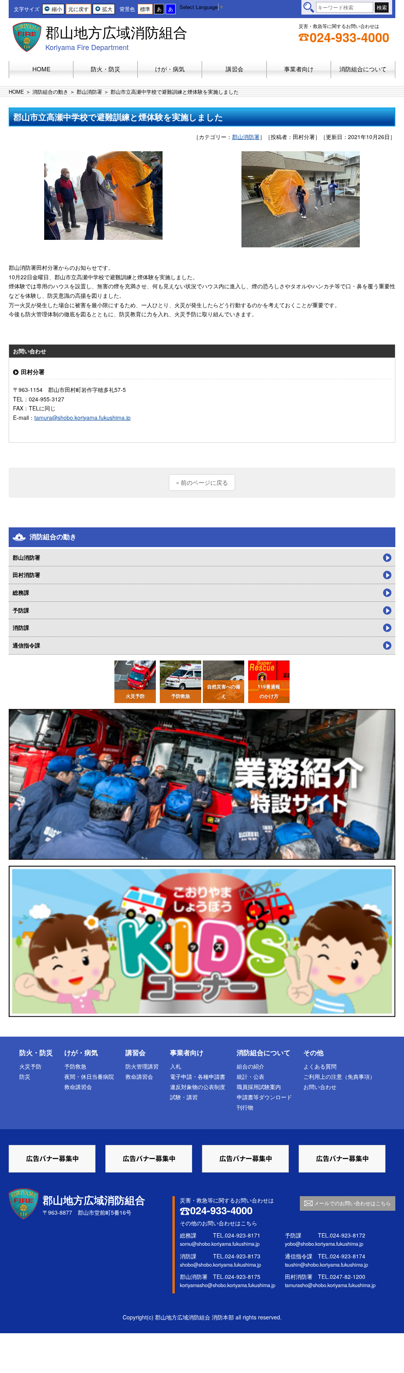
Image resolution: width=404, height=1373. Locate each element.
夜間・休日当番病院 (89, 1076)
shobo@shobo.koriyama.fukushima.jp (220, 1264)
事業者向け (187, 1052)
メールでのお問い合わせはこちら (352, 1203)
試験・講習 (184, 1097)
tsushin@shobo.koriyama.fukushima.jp (326, 1264)
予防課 (21, 610)
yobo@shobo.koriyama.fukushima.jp (324, 1243)
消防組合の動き (50, 91)
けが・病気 (81, 1052)
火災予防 (30, 1066)
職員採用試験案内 (259, 1087)
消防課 (21, 627)
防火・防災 (36, 1052)
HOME (16, 91)
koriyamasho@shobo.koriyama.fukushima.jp (227, 1285)
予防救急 (75, 1066)
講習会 (135, 1052)
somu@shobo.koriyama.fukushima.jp (220, 1243)
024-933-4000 (349, 37)
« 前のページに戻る (202, 482)
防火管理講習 (142, 1066)
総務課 (21, 592)
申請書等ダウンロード (264, 1097)
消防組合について (263, 1052)
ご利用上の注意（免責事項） (339, 1076)
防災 (24, 1076)
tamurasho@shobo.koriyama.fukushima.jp (330, 1285)
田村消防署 (26, 575)
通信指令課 (26, 645)
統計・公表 (250, 1076)
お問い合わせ (320, 1087)
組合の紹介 (250, 1066)
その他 (313, 1052)
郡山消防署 (89, 91)
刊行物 (245, 1107)
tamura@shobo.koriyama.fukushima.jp (82, 417)
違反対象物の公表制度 (197, 1087)
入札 (175, 1066)
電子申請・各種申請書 (197, 1076)
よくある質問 (320, 1066)
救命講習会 (78, 1087)
